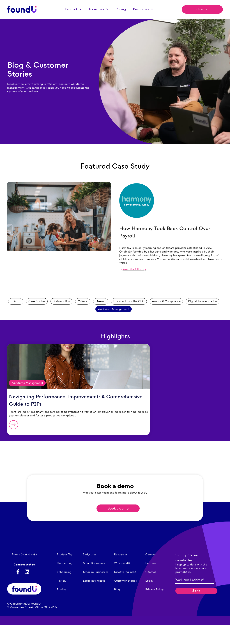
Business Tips (61, 301)
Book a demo (202, 9)
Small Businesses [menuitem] (94, 563)
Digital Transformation (202, 301)
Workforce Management (113, 309)
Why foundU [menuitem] (122, 563)
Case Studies (36, 301)
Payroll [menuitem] (61, 580)
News (100, 301)
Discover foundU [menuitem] (125, 571)
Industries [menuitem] (96, 9)
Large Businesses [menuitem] (94, 580)
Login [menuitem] (149, 580)
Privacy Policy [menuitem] (154, 589)
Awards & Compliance (166, 301)
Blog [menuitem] (117, 589)
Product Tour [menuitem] (65, 554)
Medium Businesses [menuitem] (95, 571)
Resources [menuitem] (141, 9)
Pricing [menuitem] (121, 9)
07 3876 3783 (29, 554)
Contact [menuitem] (150, 571)
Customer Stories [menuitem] (125, 580)
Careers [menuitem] (150, 554)
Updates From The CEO (128, 301)
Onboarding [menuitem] (65, 563)
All (15, 301)
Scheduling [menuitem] (64, 571)
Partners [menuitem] (150, 563)
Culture (82, 301)
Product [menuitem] (71, 9)
